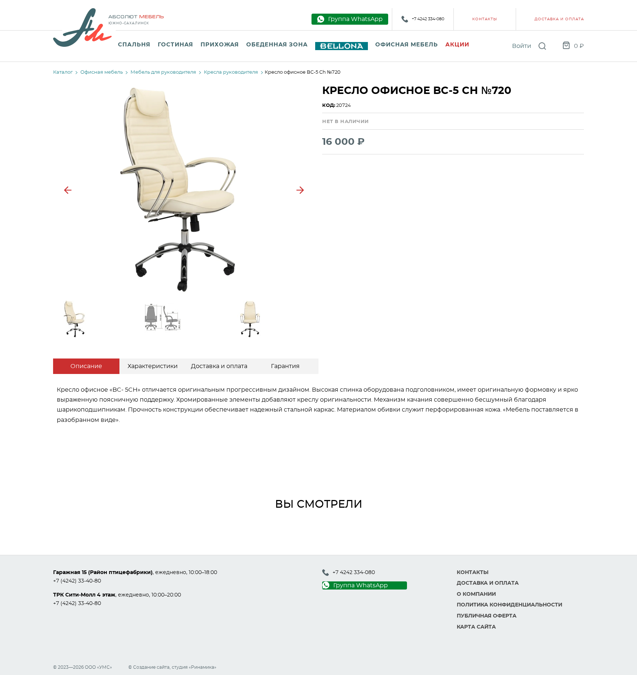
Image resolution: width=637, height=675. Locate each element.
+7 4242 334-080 (428, 19)
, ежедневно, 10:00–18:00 (135, 572)
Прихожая (220, 45)
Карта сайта (476, 627)
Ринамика (202, 667)
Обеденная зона (277, 45)
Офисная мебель (406, 45)
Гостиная (175, 45)
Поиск (542, 46)
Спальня (134, 45)
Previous (67, 190)
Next (300, 190)
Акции (457, 45)
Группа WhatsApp (360, 585)
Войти (521, 46)
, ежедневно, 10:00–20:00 (117, 595)
